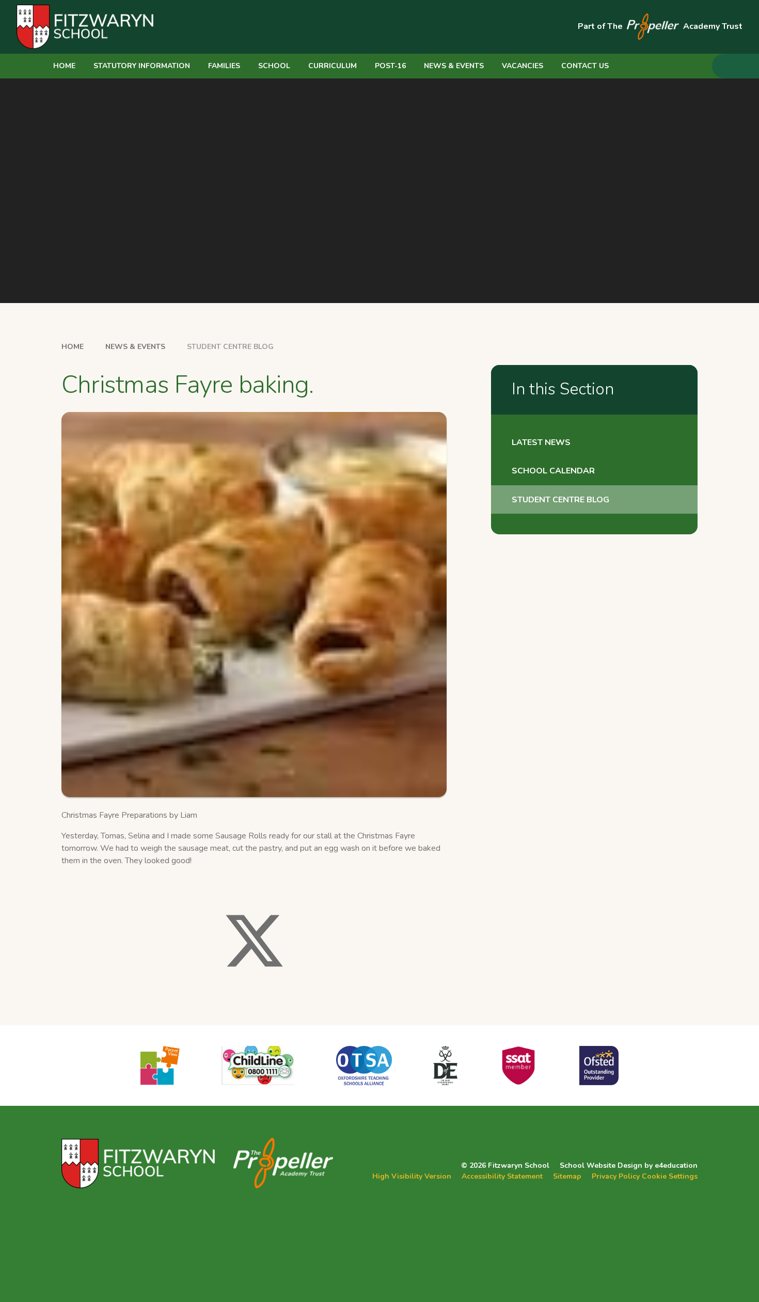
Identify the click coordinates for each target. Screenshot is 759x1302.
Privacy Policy (616, 1176)
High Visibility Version (411, 1176)
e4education (676, 1165)
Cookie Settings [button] (670, 1176)
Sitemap (567, 1176)
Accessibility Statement (502, 1176)
